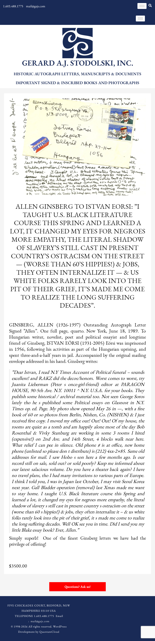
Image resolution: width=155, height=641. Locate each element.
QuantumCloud (49, 632)
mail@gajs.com (40, 621)
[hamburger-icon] (142, 6)
